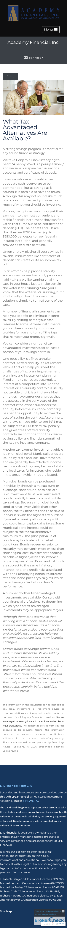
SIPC (35, 800)
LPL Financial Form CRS (16, 785)
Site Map (6, 911)
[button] (51, 29)
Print (10, 76)
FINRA (27, 800)
